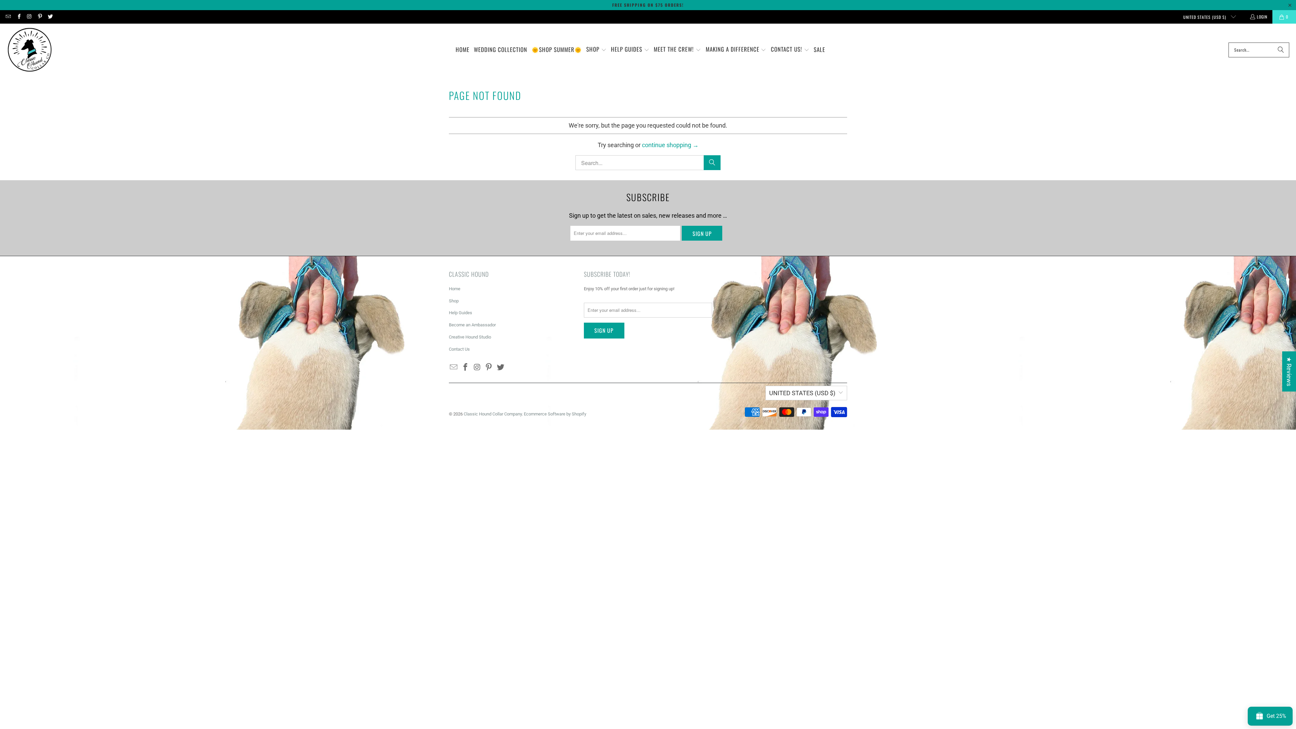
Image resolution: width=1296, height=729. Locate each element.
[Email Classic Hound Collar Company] (8, 17)
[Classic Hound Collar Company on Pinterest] (40, 17)
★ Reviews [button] (1289, 371)
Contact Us (459, 349)
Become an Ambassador (472, 324)
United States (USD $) (1205, 17)
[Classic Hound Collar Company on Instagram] (29, 17)
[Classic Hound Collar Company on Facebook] (18, 17)
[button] (596, 49)
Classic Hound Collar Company (493, 413)
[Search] (1280, 50)
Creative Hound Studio (470, 337)
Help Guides (460, 312)
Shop (454, 300)
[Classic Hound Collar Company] (29, 50)
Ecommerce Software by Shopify (555, 413)
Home (454, 288)
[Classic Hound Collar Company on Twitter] (50, 17)
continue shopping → (670, 144)
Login (1262, 17)
